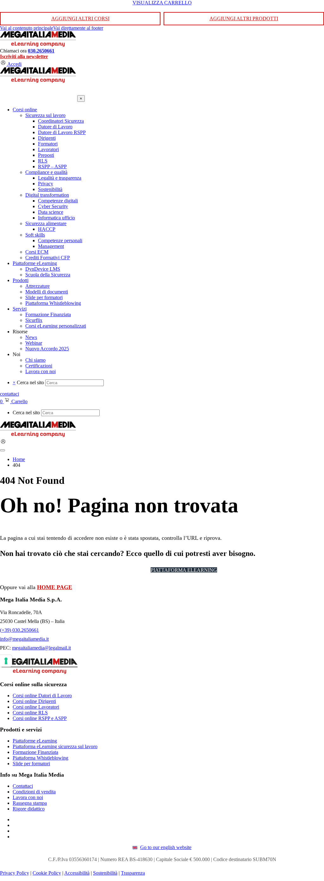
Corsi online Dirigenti (34, 701)
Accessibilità (77, 873)
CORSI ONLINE (125, 570)
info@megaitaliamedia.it (24, 639)
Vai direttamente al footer (78, 28)
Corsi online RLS (30, 712)
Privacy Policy (14, 873)
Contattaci (23, 786)
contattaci (9, 394)
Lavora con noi (28, 797)
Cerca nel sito (30, 382)
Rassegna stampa (30, 803)
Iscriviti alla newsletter (24, 56)
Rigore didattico (29, 808)
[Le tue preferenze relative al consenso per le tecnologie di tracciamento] (6, 661)
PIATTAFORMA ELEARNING (184, 570)
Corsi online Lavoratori (36, 707)
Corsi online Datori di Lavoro (42, 695)
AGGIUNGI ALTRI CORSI (80, 18)
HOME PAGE (54, 587)
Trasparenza (133, 873)
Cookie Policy (47, 873)
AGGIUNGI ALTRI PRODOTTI (243, 18)
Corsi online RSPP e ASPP (40, 718)
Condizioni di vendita (34, 791)
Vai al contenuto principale (26, 28)
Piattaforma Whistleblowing (40, 758)
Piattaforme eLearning (35, 740)
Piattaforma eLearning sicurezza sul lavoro (55, 746)
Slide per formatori (31, 763)
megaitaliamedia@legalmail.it (41, 647)
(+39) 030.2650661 (19, 630)
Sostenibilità (105, 873)
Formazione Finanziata (35, 752)
